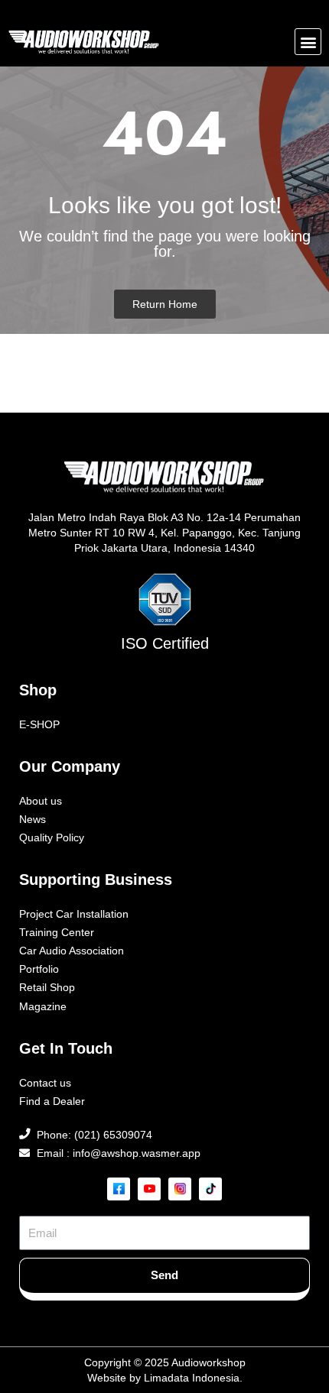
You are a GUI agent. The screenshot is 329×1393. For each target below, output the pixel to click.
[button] (308, 41)
